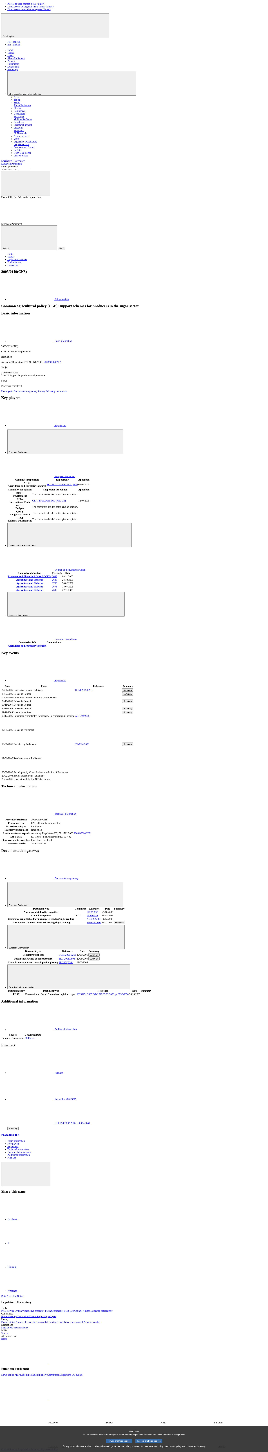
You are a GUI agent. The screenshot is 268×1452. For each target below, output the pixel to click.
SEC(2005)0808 (67, 958)
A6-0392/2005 (82, 716)
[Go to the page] (98, 740)
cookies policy (175, 1446)
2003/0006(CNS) (52, 362)
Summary (127, 690)
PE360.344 (92, 915)
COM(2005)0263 (83, 690)
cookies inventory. (197, 1446)
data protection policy (153, 1446)
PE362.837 (92, 912)
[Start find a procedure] (25, 183)
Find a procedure (9, 166)
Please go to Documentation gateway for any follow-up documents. (34, 391)
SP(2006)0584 (66, 962)
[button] (48, 1362)
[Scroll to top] (25, 1174)
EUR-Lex (29, 1038)
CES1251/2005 (84, 994)
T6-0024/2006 (82, 744)
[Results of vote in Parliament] (98, 769)
